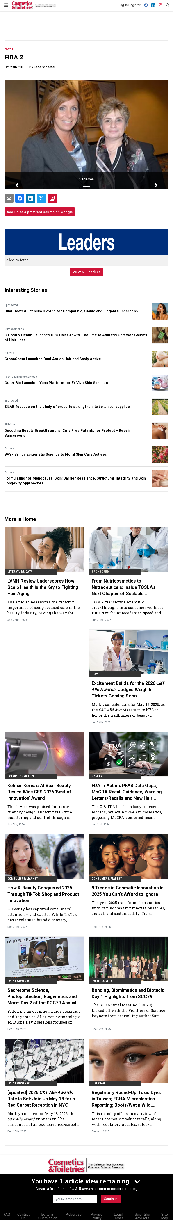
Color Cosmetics (20, 776)
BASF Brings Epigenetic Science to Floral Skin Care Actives (56, 454)
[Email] (9, 198)
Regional (99, 1083)
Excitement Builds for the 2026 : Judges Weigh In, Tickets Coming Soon (128, 690)
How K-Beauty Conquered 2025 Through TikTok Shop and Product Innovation (43, 894)
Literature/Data (19, 571)
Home (9, 48)
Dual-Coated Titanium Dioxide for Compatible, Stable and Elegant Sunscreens (71, 311)
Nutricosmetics (14, 329)
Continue (111, 1199)
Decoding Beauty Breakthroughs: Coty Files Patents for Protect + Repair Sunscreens (67, 433)
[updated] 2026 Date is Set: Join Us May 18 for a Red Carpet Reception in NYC (41, 1099)
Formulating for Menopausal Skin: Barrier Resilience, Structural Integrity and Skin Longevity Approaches (75, 480)
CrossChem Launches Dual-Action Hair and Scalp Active (53, 359)
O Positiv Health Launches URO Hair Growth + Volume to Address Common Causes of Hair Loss (76, 337)
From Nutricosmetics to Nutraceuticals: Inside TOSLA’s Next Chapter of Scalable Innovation (124, 587)
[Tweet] (41, 198)
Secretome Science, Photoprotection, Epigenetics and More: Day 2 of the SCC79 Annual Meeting (42, 996)
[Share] (19, 198)
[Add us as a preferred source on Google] (52, 198)
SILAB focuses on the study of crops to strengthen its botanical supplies (67, 406)
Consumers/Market (22, 878)
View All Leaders (86, 272)
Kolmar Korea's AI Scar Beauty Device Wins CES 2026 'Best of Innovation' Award (39, 792)
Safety (97, 776)
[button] (17, 185)
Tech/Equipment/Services (21, 376)
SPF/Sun (10, 424)
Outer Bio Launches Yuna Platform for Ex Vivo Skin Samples (56, 383)
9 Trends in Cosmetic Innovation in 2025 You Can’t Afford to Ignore (128, 891)
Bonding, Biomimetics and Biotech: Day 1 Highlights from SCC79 (128, 993)
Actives (9, 352)
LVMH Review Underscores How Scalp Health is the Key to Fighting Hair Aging (42, 587)
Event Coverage (19, 981)
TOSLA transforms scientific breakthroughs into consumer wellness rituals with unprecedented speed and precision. (127, 607)
